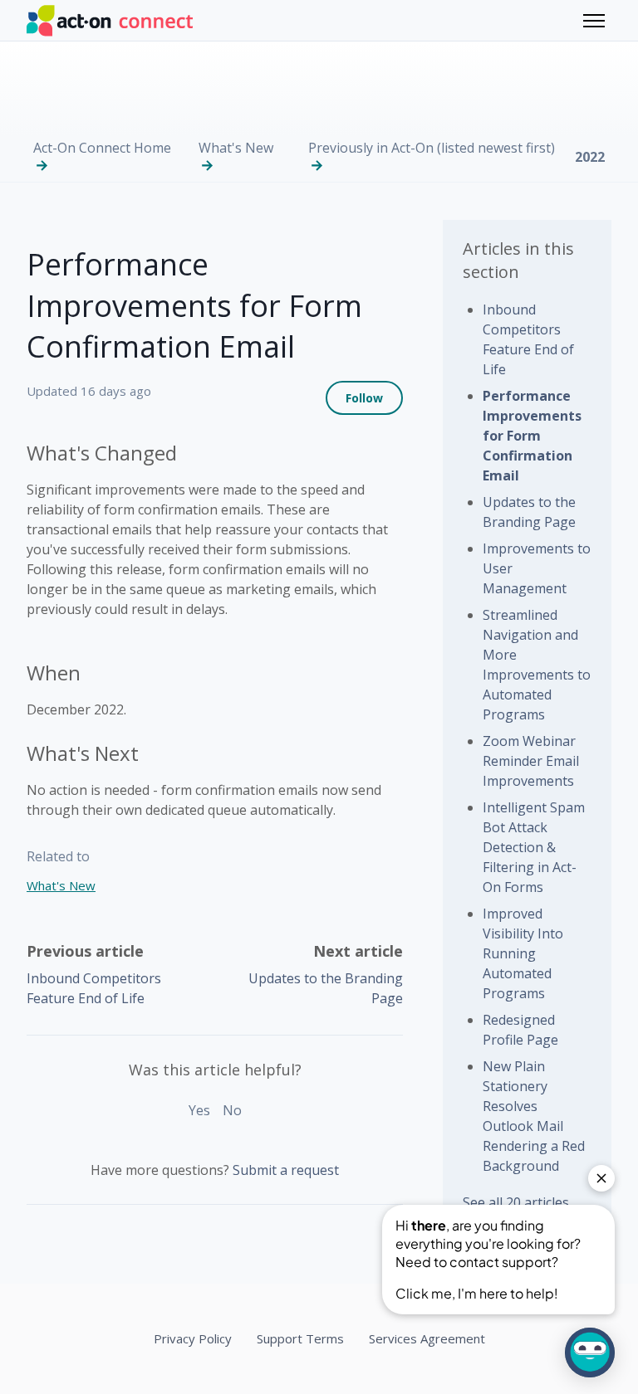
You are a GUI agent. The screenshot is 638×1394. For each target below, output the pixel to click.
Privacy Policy (193, 1338)
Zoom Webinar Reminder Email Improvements (531, 761)
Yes (199, 1110)
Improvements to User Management (537, 568)
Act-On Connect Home (102, 148)
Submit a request (286, 1170)
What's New (236, 148)
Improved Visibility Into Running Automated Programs (523, 953)
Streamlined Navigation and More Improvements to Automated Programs (537, 665)
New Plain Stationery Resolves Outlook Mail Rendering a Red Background (534, 1116)
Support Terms (300, 1338)
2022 (590, 157)
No (232, 1110)
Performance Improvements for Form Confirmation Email (532, 436)
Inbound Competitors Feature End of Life (528, 339)
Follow (364, 398)
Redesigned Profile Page (520, 1030)
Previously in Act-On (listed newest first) (431, 148)
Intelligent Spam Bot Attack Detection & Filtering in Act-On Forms (534, 847)
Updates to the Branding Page (529, 512)
